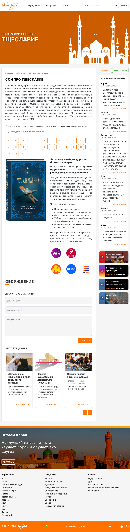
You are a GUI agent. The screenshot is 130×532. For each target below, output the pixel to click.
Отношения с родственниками (103, 487)
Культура (49, 484)
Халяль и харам (9, 490)
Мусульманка (95, 478)
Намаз (5, 493)
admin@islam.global (75, 526)
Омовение (7, 487)
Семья (66, 5)
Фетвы (5, 512)
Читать (7, 462)
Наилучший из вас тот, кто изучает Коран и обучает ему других (29, 447)
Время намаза (9, 496)
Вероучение (34, 5)
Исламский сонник (54, 506)
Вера (4, 478)
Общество (51, 5)
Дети (90, 481)
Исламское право (54, 481)
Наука (48, 496)
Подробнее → (22, 404)
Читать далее (119, 108)
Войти (124, 5)
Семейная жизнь (96, 484)
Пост (4, 506)
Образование (51, 490)
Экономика (50, 500)
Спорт (48, 503)
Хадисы (5, 500)
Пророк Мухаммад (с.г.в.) (14, 484)
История (49, 478)
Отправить (85, 340)
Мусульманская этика (56, 487)
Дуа (3, 509)
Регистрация (120, 70)
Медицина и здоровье (56, 493)
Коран (4, 481)
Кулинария (93, 490)
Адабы (5, 503)
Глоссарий (7, 515)
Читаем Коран (14, 435)
